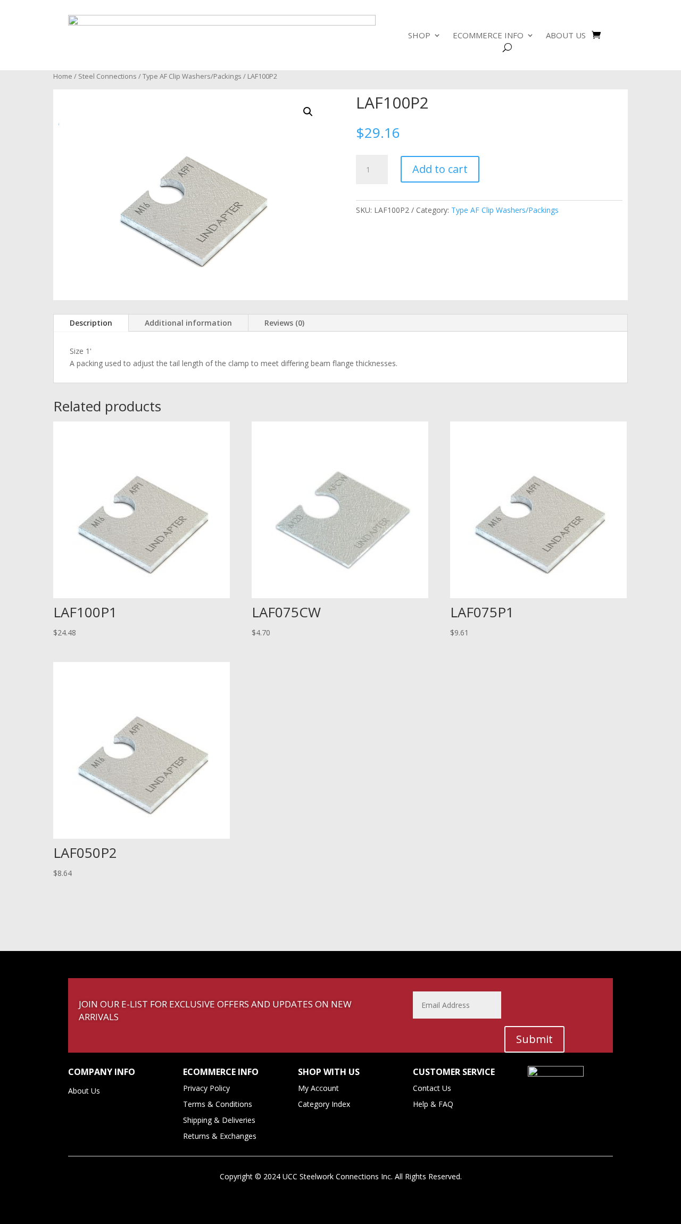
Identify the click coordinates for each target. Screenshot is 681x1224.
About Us (566, 35)
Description (91, 323)
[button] (308, 111)
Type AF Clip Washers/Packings (192, 76)
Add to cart (440, 169)
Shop (419, 35)
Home (62, 76)
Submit (534, 1039)
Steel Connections (107, 76)
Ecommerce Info (488, 35)
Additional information (188, 323)
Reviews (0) (284, 323)
